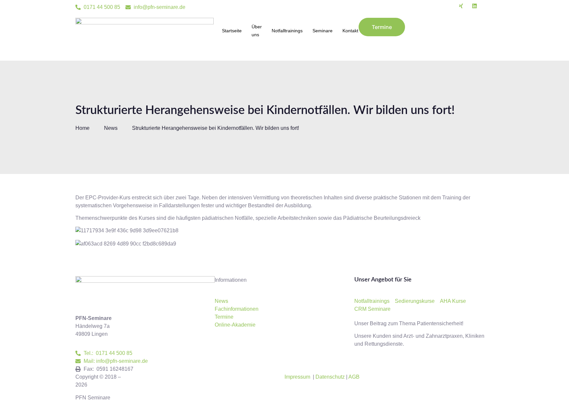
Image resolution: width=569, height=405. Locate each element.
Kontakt (350, 30)
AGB (354, 377)
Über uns (257, 30)
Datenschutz (330, 377)
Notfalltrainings (287, 30)
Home (82, 128)
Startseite (232, 30)
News (111, 128)
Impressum (297, 377)
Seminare (322, 30)
